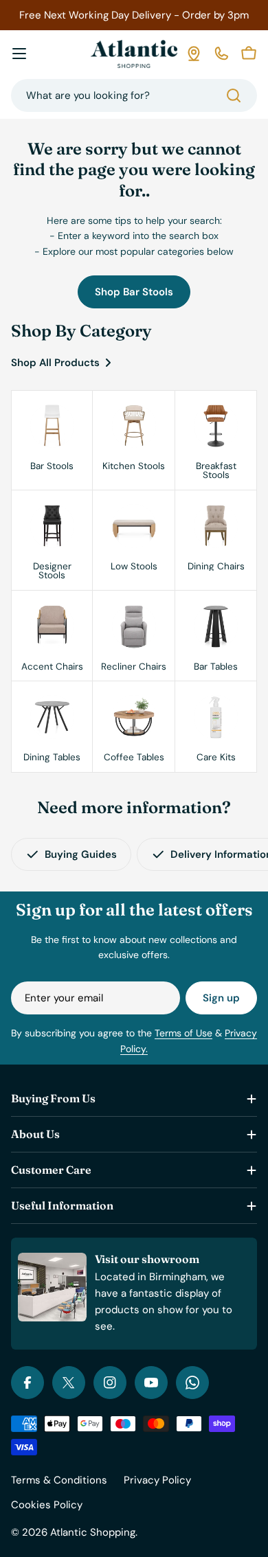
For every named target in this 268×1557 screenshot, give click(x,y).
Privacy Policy (157, 1480)
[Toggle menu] (19, 53)
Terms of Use (183, 1033)
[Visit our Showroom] (194, 53)
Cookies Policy (46, 1505)
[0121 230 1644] (221, 53)
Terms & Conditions (59, 1480)
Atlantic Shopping (92, 1532)
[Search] (233, 95)
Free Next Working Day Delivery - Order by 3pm (134, 15)
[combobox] (134, 95)
